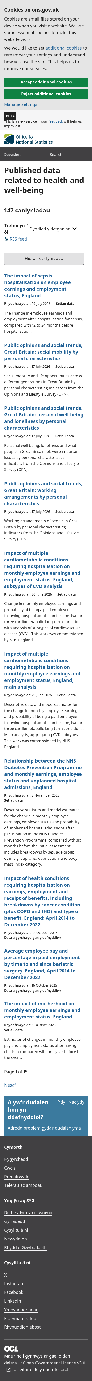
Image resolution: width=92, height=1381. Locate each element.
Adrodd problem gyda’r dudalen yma (44, 1128)
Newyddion (15, 1239)
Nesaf (10, 1085)
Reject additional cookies (46, 93)
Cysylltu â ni (16, 1230)
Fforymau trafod (20, 1318)
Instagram (14, 1283)
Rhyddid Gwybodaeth (25, 1247)
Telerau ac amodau (23, 1185)
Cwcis (10, 1168)
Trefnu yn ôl (14, 229)
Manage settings (20, 104)
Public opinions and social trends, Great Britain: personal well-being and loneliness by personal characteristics (44, 418)
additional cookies (64, 48)
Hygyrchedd (16, 1159)
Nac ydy (76, 1102)
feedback (55, 121)
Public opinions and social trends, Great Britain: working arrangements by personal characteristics (43, 493)
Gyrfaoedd (14, 1221)
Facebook (13, 1292)
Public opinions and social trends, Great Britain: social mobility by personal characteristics (43, 352)
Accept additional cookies (46, 82)
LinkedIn (12, 1301)
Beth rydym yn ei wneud (28, 1212)
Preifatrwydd (16, 1176)
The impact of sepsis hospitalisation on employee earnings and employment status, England (37, 285)
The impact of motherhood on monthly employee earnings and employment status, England (42, 1010)
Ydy (61, 1102)
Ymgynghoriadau (21, 1309)
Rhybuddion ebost (22, 1327)
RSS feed (18, 239)
